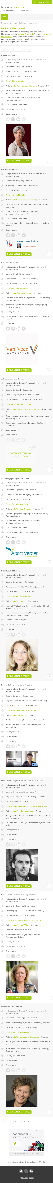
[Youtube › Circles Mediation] (24, 119)
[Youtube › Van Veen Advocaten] (24, 328)
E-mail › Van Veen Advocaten (17, 288)
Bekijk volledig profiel (18, 161)
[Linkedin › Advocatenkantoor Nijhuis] (18, 440)
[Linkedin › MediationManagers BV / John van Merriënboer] (18, 844)
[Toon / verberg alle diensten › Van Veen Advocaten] (29, 305)
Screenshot (43, 86)
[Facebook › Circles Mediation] (13, 119)
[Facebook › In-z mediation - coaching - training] (13, 746)
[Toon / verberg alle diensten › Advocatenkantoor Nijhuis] (29, 424)
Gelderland (10, 67)
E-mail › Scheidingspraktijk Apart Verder (20, 504)
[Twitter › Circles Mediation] (8, 119)
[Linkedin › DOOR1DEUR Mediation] (18, 635)
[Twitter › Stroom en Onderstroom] (8, 1070)
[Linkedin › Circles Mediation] (18, 119)
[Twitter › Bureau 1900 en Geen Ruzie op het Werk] (8, 956)
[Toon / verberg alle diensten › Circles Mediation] (29, 98)
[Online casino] (26, 1130)
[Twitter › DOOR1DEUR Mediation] (8, 635)
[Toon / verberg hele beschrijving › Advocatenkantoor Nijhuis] (29, 417)
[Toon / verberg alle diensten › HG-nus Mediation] (29, 212)
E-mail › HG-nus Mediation (15, 195)
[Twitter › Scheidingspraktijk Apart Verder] (8, 542)
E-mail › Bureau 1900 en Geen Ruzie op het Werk (24, 920)
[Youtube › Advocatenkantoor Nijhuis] (24, 440)
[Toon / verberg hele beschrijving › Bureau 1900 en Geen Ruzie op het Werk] (29, 930)
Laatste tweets (12, 223)
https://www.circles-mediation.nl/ (25, 86)
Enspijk (18, 390)
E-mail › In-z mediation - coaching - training (22, 710)
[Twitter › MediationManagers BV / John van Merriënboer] (8, 844)
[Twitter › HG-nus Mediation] (8, 235)
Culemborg (20, 1018)
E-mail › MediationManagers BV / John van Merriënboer (26, 806)
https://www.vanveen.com (22, 293)
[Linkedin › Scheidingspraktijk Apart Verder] (18, 542)
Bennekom (20, 906)
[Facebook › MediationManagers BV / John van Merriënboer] (13, 844)
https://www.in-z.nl (19, 715)
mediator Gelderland (25, 34)
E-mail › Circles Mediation (15, 81)
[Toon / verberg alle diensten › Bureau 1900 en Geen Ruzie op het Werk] (29, 935)
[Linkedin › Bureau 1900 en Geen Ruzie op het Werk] (18, 956)
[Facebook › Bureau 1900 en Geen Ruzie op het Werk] (13, 956)
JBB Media (24, 1178)
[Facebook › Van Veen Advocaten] (13, 328)
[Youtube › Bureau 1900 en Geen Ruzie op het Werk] (24, 956)
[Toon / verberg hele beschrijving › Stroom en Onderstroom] (29, 1043)
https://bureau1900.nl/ (21, 925)
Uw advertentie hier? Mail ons (26, 1154)
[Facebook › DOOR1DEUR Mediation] (13, 635)
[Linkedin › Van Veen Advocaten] (18, 328)
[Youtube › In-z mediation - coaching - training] (24, 746)
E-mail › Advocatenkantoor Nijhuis (18, 404)
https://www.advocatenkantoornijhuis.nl (27, 409)
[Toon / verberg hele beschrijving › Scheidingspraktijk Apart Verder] (29, 514)
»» (29, 50)
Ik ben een (42, 2)
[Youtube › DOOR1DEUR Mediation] (24, 635)
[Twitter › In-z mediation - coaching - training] (8, 746)
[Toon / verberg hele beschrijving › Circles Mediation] (29, 91)
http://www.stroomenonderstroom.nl (26, 1037)
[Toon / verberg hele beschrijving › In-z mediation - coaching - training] (29, 720)
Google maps (26, 67)
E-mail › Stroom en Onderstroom (18, 1032)
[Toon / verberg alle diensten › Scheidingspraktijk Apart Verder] (29, 521)
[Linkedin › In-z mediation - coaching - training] (18, 746)
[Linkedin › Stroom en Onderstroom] (18, 1070)
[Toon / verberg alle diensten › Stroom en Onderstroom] (29, 1049)
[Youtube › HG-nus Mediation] (24, 235)
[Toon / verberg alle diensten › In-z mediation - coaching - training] (29, 726)
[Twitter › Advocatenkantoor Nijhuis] (8, 440)
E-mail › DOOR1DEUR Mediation (18, 596)
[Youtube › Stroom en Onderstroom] (24, 1070)
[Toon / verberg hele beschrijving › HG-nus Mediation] (29, 205)
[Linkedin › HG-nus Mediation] (18, 235)
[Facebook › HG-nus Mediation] (13, 235)
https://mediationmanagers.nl (23, 811)
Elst (17, 181)
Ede (17, 67)
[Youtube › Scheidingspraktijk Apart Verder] (24, 542)
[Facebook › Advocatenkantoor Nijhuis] (13, 440)
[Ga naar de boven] (49, 161)
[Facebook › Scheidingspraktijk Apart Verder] (13, 542)
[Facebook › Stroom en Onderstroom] (13, 1070)
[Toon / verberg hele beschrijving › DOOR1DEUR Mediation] (29, 607)
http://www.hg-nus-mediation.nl (24, 200)
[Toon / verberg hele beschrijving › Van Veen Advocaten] (29, 299)
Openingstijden (12, 312)
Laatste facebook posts (15, 109)
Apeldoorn (19, 582)
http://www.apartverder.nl (22, 509)
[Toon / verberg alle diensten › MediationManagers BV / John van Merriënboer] (29, 824)
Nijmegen (19, 490)
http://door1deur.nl (19, 601)
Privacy (31, 1178)
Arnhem (18, 696)
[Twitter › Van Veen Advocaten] (8, 328)
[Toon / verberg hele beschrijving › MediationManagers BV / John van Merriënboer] (29, 817)
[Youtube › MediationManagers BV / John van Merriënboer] (24, 844)
